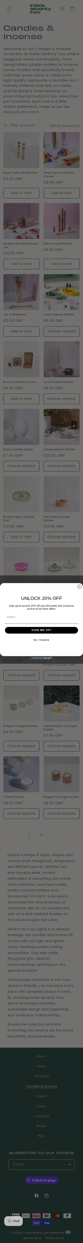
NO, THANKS (41, 640)
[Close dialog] (79, 587)
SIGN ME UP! (41, 630)
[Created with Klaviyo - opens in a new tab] (41, 658)
